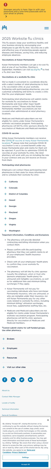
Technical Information (10, 409)
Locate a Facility (8, 403)
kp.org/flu (35, 70)
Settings (25, 457)
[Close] (48, 420)
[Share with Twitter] (22, 379)
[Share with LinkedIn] (13, 379)
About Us (5, 390)
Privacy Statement (19, 452)
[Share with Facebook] (4, 379)
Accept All (25, 464)
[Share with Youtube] (30, 379)
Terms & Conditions (9, 415)
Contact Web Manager (11, 397)
